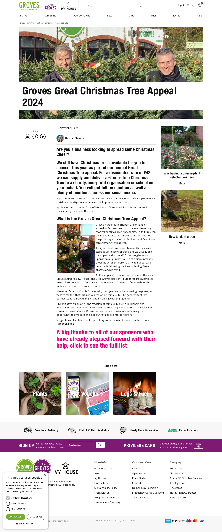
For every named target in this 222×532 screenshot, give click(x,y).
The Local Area (140, 497)
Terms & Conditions (104, 520)
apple (175, 521)
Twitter (43, 136)
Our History (101, 483)
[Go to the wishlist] (193, 5)
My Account (176, 468)
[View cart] (199, 5)
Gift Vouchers (178, 473)
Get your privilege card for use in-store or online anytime (176, 445)
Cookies (132, 520)
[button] (25, 524)
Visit (134, 468)
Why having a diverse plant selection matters (182, 175)
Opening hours (141, 473)
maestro (188, 521)
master (195, 521)
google (182, 521)
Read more (27, 491)
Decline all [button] (36, 517)
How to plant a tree (182, 237)
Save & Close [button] (16, 517)
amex (168, 521)
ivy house (68, 6)
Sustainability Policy (105, 488)
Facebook (35, 136)
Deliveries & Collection (145, 488)
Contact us (138, 483)
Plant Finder (139, 478)
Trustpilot (176, 488)
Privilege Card (178, 483)
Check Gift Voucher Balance (186, 478)
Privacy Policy (121, 520)
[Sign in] (188, 6)
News (97, 473)
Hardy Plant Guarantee (183, 492)
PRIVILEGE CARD (139, 445)
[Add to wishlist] (193, 5)
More (182, 183)
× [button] (45, 475)
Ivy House (100, 478)
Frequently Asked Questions (148, 492)
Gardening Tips (103, 468)
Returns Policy (178, 497)
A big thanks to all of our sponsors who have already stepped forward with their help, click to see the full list (106, 339)
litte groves (50, 6)
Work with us (102, 492)
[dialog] (25, 500)
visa (202, 521)
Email (27, 136)
